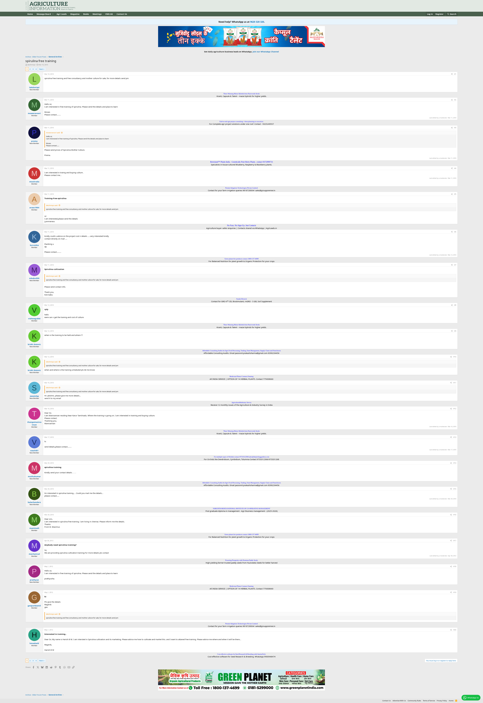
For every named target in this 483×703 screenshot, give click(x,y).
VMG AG (109, 14)
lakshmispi (31, 65)
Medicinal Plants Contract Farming (241, 376)
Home (30, 14)
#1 (455, 74)
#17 (454, 541)
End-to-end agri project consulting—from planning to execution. (241, 121)
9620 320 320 (257, 21)
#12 (454, 409)
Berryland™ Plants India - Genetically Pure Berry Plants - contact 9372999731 (241, 162)
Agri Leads (62, 14)
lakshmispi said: (52, 205)
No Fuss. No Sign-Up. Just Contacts (241, 225)
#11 (454, 383)
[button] (53, 14)
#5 (455, 194)
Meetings (97, 14)
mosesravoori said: (53, 132)
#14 (454, 463)
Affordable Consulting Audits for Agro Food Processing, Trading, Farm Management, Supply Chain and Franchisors (241, 351)
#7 (455, 265)
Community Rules (414, 700)
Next (41, 69)
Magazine (74, 14)
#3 (455, 128)
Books (86, 14)
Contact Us (122, 14)
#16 (454, 515)
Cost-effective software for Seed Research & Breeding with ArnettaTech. (241, 654)
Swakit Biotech (241, 299)
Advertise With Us (399, 700)
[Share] (451, 74)
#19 (454, 592)
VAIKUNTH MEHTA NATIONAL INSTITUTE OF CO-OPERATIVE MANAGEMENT (241, 508)
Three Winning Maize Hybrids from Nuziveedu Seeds (241, 94)
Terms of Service (429, 700)
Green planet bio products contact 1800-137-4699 (242, 259)
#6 (455, 232)
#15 (454, 489)
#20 (454, 630)
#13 (454, 437)
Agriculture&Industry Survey (241, 402)
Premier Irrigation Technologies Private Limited (241, 188)
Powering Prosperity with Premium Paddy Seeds (241, 560)
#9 (455, 331)
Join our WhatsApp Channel (266, 51)
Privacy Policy (442, 700)
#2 (455, 100)
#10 (454, 357)
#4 (455, 168)
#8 (455, 305)
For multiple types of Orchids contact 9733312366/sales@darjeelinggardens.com (241, 457)
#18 (454, 566)
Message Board (44, 14)
